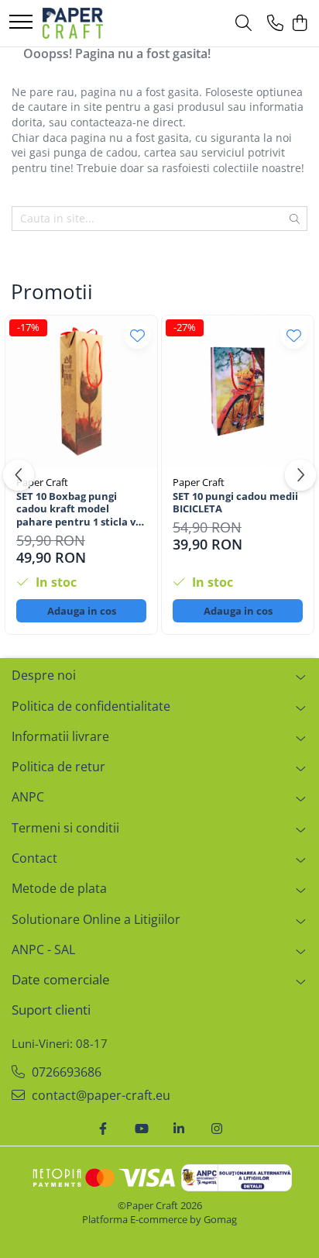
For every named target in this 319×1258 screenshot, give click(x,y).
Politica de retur (58, 766)
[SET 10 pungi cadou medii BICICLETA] (238, 391)
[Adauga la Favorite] (137, 335)
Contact (34, 858)
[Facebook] (103, 1129)
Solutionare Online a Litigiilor (96, 919)
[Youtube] (141, 1129)
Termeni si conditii (65, 827)
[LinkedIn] (179, 1129)
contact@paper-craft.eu (99, 1095)
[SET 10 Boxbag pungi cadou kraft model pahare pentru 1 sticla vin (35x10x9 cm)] (81, 391)
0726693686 (65, 1072)
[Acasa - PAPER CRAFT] (73, 23)
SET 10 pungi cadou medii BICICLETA (235, 503)
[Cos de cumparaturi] (299, 24)
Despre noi (44, 675)
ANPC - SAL (43, 949)
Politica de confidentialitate (91, 706)
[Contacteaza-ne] (275, 24)
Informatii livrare (60, 736)
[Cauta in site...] (243, 24)
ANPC (28, 796)
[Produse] (21, 22)
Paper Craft (42, 482)
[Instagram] (217, 1129)
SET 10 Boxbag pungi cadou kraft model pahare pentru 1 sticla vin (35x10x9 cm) (81, 509)
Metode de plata (59, 888)
